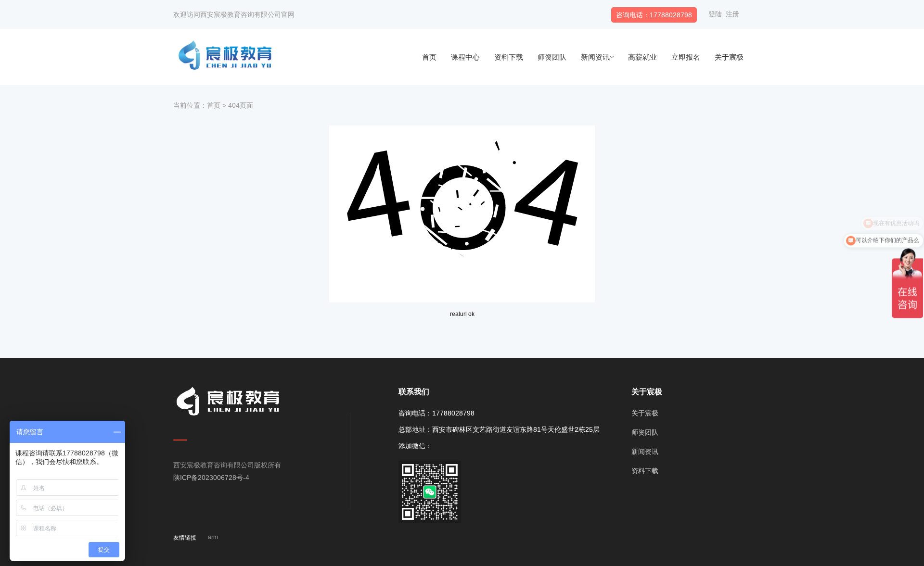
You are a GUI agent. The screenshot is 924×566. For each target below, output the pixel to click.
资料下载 (508, 57)
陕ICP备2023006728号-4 (211, 477)
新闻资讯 (595, 57)
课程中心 (465, 57)
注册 (732, 14)
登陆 (715, 14)
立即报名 (685, 57)
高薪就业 (642, 57)
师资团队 (552, 57)
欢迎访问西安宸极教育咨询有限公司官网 (234, 14)
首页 (429, 57)
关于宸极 (729, 57)
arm (213, 537)
